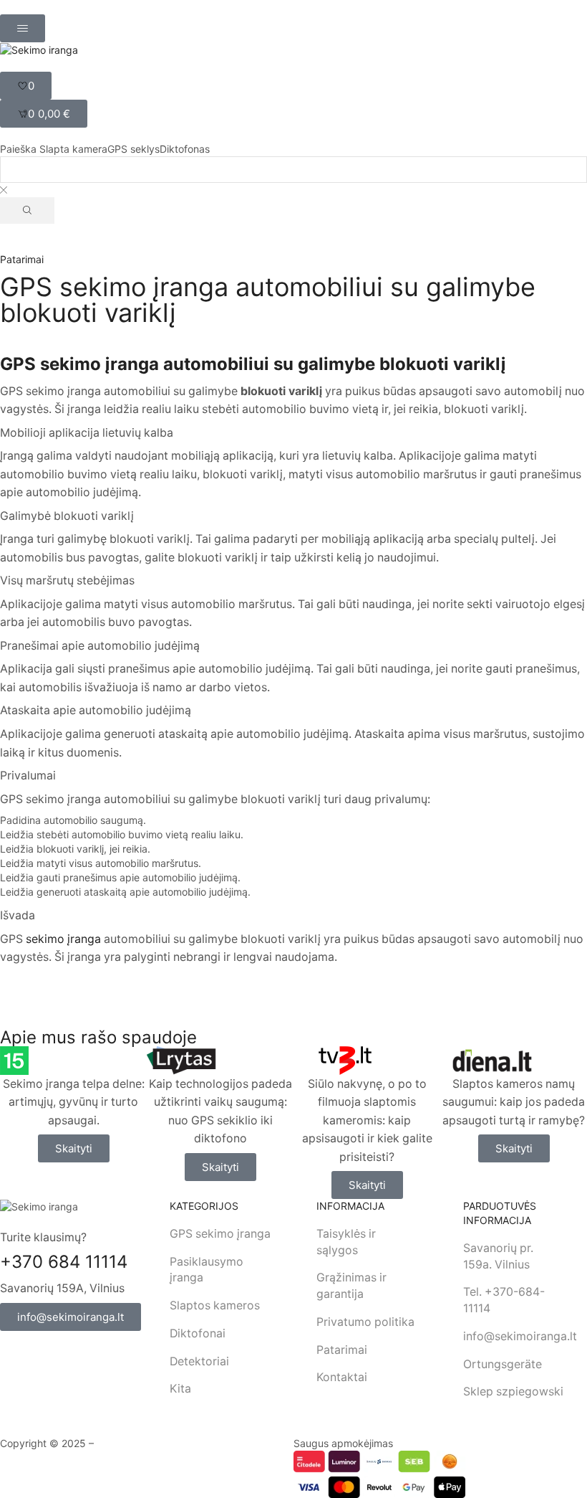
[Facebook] (7, 1352)
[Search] (27, 210)
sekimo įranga (63, 939)
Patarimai (22, 259)
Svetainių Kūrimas (138, 1443)
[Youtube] (35, 1352)
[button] (22, 28)
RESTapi (202, 1443)
